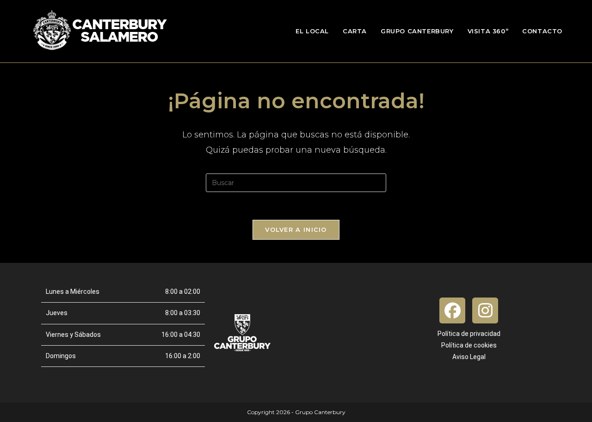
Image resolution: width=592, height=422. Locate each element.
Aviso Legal (469, 356)
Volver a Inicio (296, 229)
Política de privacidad (469, 333)
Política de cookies (469, 345)
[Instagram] (485, 310)
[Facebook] (452, 310)
